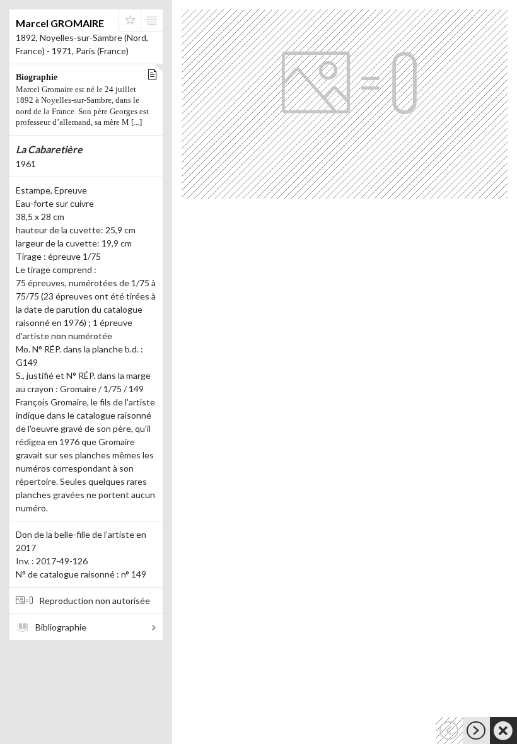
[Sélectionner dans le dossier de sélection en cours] (130, 20)
